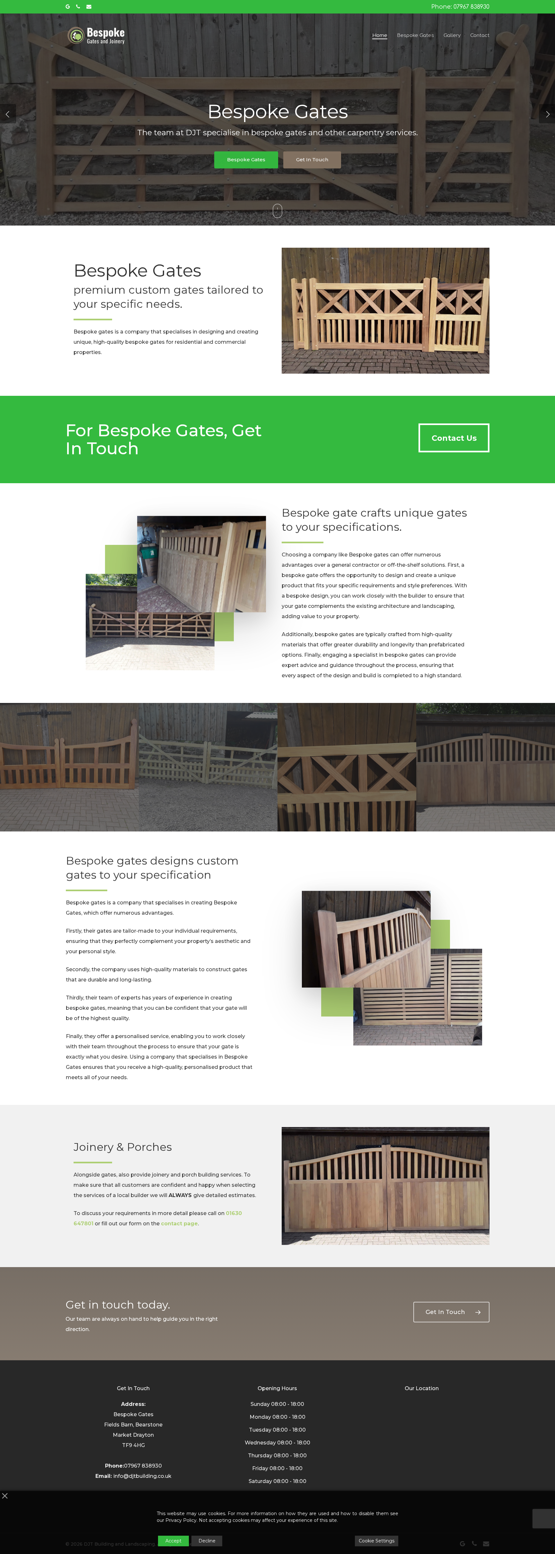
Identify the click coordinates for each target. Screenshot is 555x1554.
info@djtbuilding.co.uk (142, 1476)
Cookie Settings (376, 1541)
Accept (173, 1541)
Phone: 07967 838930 (460, 7)
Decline (207, 1541)
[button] (453, 437)
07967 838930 (143, 1466)
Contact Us (277, 178)
